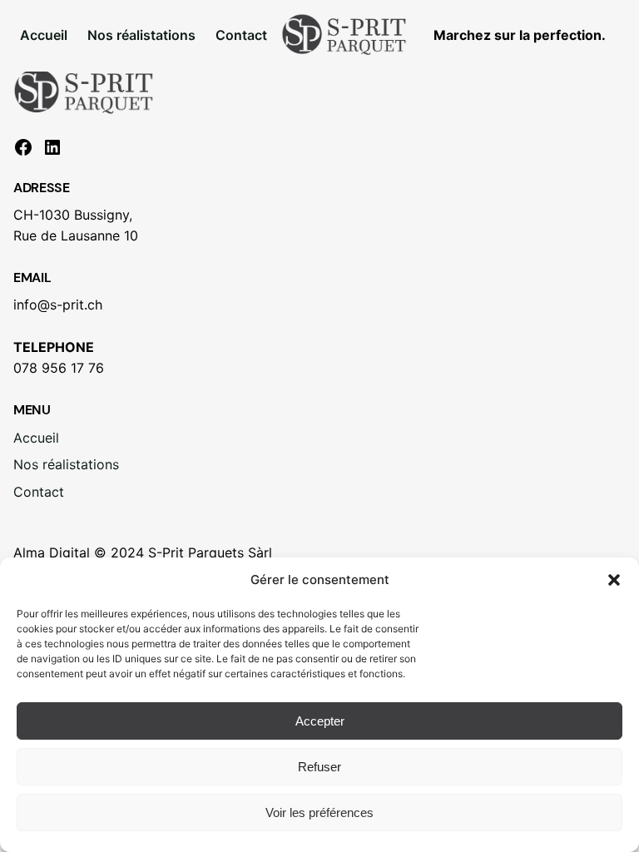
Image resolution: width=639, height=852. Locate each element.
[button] (614, 580)
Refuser (319, 767)
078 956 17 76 (58, 367)
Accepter (319, 721)
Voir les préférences (319, 812)
